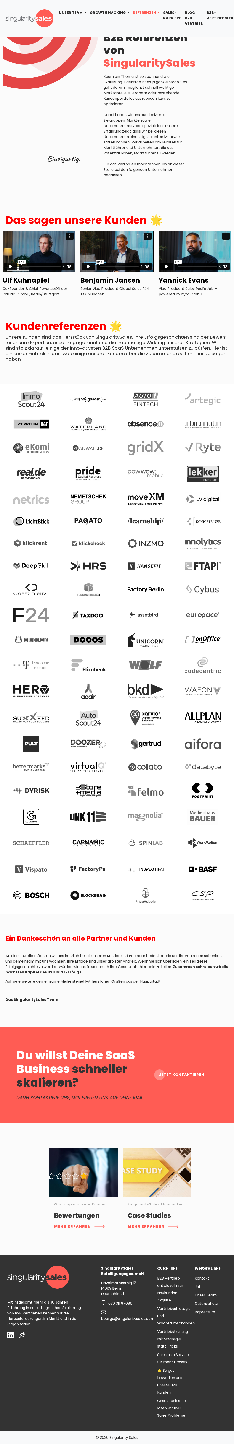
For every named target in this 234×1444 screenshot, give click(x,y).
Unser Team (206, 1295)
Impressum (205, 1312)
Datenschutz (206, 1303)
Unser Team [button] (71, 12)
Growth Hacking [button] (108, 12)
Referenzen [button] (145, 12)
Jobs (199, 1286)
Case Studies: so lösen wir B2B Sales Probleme (171, 1408)
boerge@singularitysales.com (127, 1318)
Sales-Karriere (172, 15)
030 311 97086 (120, 1303)
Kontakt (202, 1278)
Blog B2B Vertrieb (194, 18)
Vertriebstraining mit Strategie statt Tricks (172, 1339)
